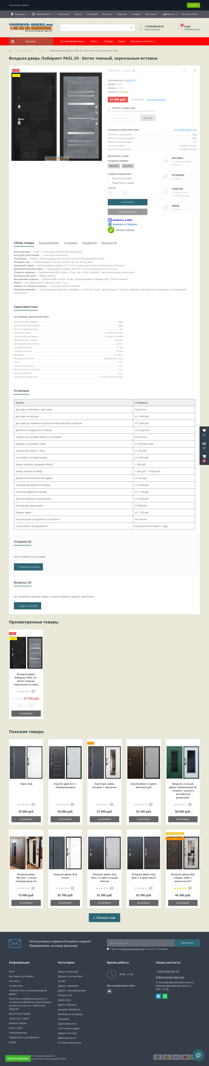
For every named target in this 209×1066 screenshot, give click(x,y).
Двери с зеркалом (68, 985)
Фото (12, 971)
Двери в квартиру (68, 971)
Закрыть (193, 5)
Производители (18, 1032)
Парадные (64, 1018)
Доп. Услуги (150, 14)
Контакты (107, 14)
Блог (93, 41)
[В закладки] (38, 634)
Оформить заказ (192, 29)
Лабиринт (130, 80)
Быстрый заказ (128, 211)
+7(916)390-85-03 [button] (167, 972)
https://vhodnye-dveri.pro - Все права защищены (32, 1055)
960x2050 (127, 166)
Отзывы (108, 41)
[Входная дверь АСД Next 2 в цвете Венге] (143, 852)
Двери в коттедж (67, 1033)
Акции (121, 41)
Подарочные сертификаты (24, 1037)
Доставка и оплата (141, 41)
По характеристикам (69, 1042)
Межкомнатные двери (70, 1014)
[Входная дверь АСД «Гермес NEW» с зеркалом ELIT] (183, 852)
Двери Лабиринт (25, 50)
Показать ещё (105, 917)
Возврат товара (18, 1023)
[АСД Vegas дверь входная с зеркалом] (104, 762)
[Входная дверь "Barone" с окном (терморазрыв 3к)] (26, 852)
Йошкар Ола (65, 995)
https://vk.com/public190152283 (109, 991)
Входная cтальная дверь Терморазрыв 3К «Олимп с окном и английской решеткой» (183, 790)
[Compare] (195, 70)
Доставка (177, 157)
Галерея (136, 14)
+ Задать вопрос (27, 606)
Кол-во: (112, 187)
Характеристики (49, 243)
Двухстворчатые (67, 1023)
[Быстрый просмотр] (38, 644)
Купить (148, 118)
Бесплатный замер (19, 1013)
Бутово (62, 981)
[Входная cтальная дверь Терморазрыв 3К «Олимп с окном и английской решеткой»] (183, 762)
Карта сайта (16, 1027)
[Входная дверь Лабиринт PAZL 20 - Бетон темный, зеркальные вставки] (26, 652)
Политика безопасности (132, 949)
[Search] (131, 27)
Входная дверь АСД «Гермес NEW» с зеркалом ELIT (182, 878)
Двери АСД (64, 999)
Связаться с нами (19, 1018)
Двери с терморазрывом (72, 990)
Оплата (78, 14)
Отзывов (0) (89, 243)
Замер (175, 205)
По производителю (72, 41)
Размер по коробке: (118, 160)
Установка (92, 14)
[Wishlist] (184, 70)
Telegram (158, 996)
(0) (134, 70)
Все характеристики (185, 129)
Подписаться (187, 942)
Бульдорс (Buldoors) (69, 1009)
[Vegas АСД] (26, 762)
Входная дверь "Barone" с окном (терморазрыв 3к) (26, 878)
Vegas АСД (26, 783)
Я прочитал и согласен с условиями (139, 949)
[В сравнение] (38, 639)
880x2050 (113, 166)
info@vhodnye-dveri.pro (170, 977)
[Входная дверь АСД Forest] (65, 852)
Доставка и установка (21, 976)
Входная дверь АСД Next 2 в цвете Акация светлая (104, 878)
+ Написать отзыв (28, 567)
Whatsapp (164, 996)
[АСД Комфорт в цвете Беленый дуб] (143, 762)
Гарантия (122, 14)
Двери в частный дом (70, 976)
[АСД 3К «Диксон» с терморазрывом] (65, 762)
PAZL (42, 50)
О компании (63, 14)
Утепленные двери (69, 1028)
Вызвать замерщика (18, 1058)
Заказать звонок (152, 29)
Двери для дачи (67, 1037)
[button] (204, 458)
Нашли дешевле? (156, 99)
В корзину (127, 202)
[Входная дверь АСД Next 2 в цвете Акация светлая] (104, 852)
